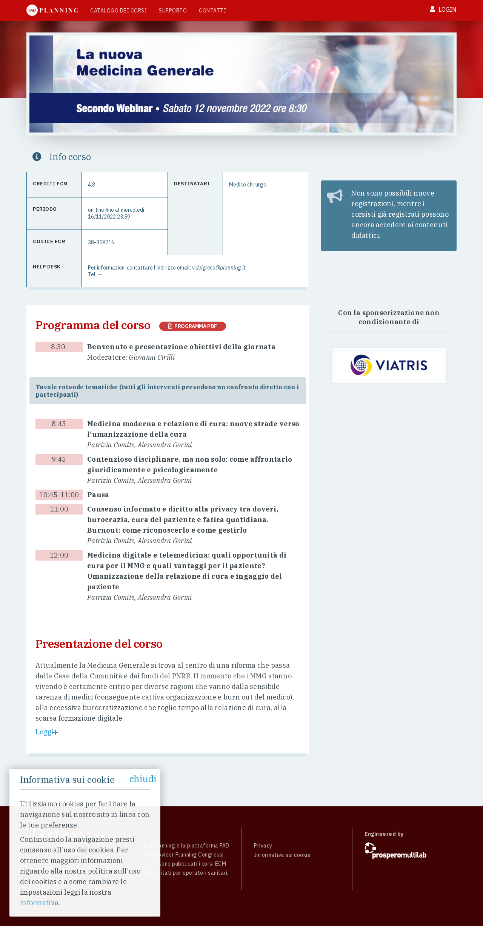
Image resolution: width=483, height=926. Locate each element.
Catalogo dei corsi (118, 10)
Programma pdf (194, 326)
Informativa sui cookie (282, 855)
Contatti (212, 10)
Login (447, 9)
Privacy (263, 845)
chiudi (143, 779)
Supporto (173, 10)
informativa (39, 902)
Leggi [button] (44, 731)
